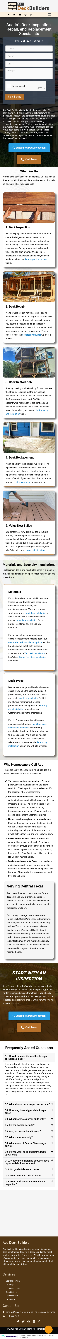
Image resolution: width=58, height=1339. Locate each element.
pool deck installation (28, 698)
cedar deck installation (26, 620)
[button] (49, 14)
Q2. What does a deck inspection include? (27, 1104)
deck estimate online (22, 1000)
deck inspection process (36, 259)
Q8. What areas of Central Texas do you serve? (26, 1144)
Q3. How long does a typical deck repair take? (26, 1111)
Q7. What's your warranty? (19, 1137)
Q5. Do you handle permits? (20, 1125)
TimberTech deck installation (32, 657)
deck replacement (22, 482)
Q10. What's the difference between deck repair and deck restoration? (27, 1162)
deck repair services (31, 335)
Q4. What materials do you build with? (25, 1119)
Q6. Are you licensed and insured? (23, 1131)
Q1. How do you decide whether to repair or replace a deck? (26, 1057)
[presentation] (25, 86)
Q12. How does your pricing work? (23, 1175)
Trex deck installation (34, 653)
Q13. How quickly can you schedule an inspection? (25, 1183)
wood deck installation (35, 613)
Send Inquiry (14, 96)
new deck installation (35, 550)
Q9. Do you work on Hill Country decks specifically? (25, 1153)
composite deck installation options (25, 642)
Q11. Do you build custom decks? (23, 1169)
